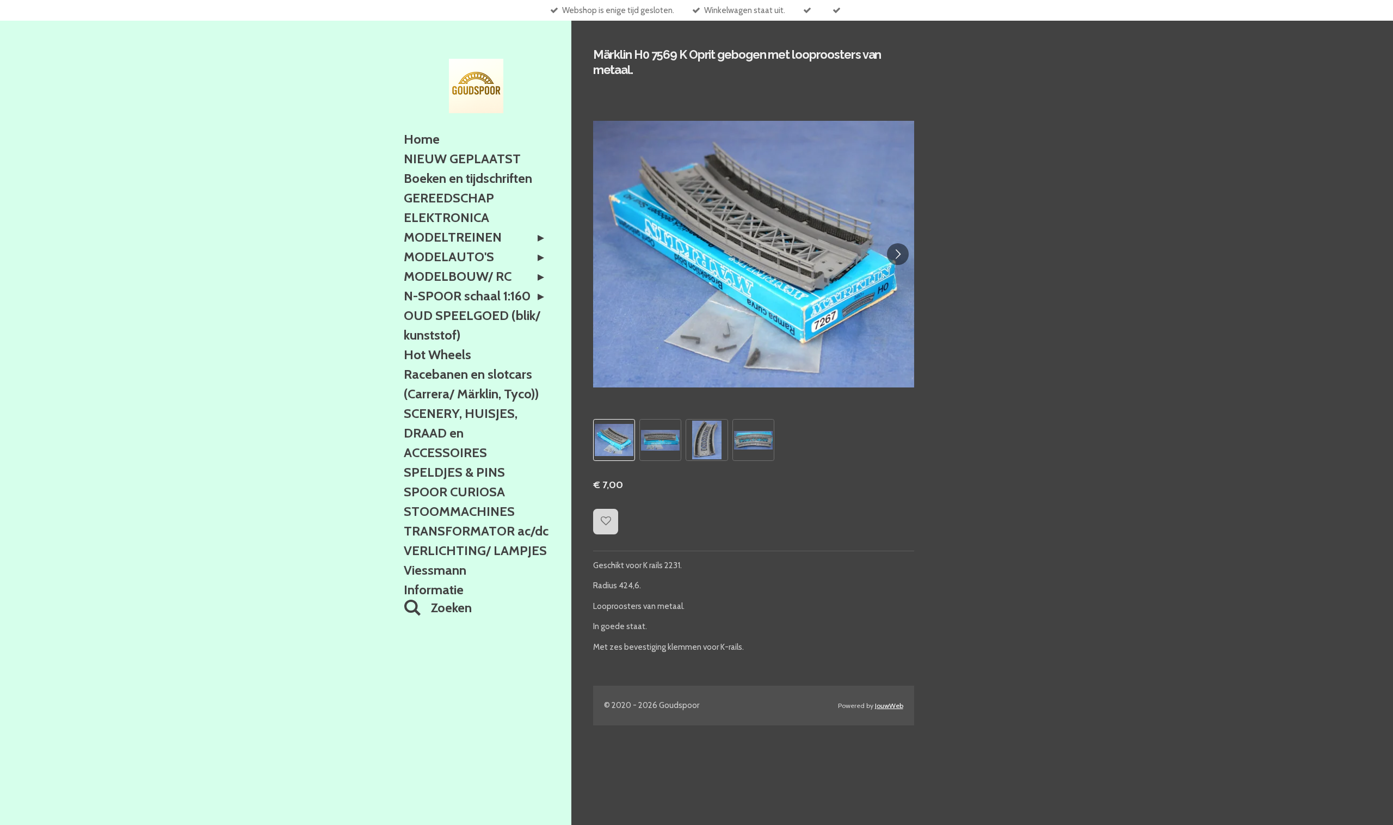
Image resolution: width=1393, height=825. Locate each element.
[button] (614, 440)
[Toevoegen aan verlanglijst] (606, 521)
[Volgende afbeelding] (898, 254)
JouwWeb (889, 705)
